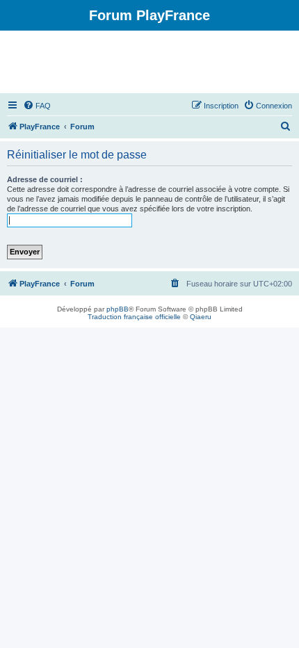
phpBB (117, 309)
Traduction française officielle (134, 317)
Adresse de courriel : (45, 179)
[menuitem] (37, 105)
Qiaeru (200, 317)
